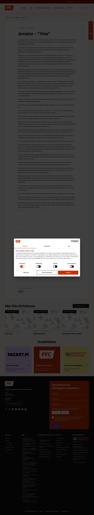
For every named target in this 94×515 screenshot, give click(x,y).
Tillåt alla (68, 272)
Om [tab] (69, 246)
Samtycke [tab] (25, 246)
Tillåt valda (26, 272)
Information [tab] (47, 246)
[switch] (39, 266)
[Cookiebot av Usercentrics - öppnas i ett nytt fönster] (72, 241)
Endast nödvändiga (47, 272)
